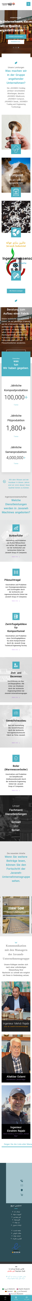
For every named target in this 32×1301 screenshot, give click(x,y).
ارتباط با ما (17, 1212)
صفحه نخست (17, 1230)
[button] (16, 291)
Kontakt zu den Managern (16, 37)
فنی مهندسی (17, 1217)
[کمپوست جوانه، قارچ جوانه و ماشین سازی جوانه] (9, 4)
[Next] (27, 940)
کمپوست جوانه (17, 1214)
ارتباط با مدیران (17, 1225)
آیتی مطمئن (11, 1271)
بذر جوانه (17, 1222)
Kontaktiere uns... (16, 42)
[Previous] (4, 940)
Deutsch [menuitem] (10, 1291)
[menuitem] (8, 1289)
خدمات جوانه (17, 1236)
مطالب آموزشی (17, 1233)
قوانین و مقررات (17, 1239)
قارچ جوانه (17, 1220)
